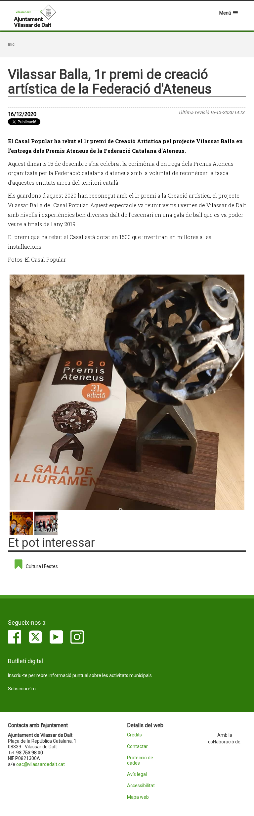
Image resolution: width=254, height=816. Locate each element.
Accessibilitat (141, 785)
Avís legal (137, 774)
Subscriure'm (22, 688)
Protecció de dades (140, 760)
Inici (12, 44)
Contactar (137, 746)
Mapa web (138, 797)
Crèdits (134, 734)
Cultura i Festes (42, 566)
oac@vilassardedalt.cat (40, 764)
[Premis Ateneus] (127, 392)
